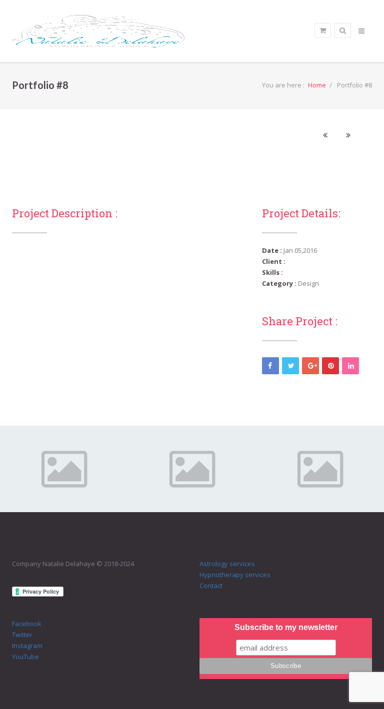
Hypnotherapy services (235, 574)
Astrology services (227, 563)
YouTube (25, 656)
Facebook (27, 623)
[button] (325, 135)
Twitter (22, 634)
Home (317, 84)
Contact (211, 585)
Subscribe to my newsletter (286, 627)
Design (308, 283)
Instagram (27, 645)
